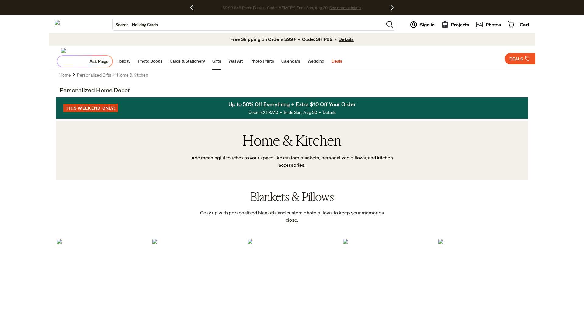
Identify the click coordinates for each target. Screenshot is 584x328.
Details (329, 112)
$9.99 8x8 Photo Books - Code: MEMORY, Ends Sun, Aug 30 (275, 7)
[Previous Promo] (194, 7)
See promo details (345, 7)
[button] (389, 24)
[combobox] (248, 24)
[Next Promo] (392, 7)
